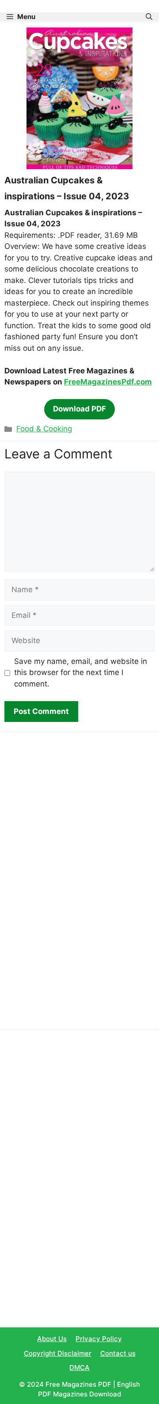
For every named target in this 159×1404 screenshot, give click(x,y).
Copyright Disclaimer (57, 1353)
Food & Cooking (44, 428)
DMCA (79, 1367)
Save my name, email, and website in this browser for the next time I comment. (80, 672)
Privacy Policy (99, 1338)
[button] (149, 16)
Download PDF (79, 408)
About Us (52, 1338)
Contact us (118, 1353)
